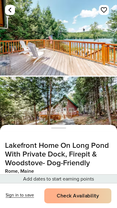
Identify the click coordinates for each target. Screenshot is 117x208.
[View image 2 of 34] (58, 114)
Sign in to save (20, 195)
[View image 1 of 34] (58, 37)
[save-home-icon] (104, 10)
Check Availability (78, 196)
